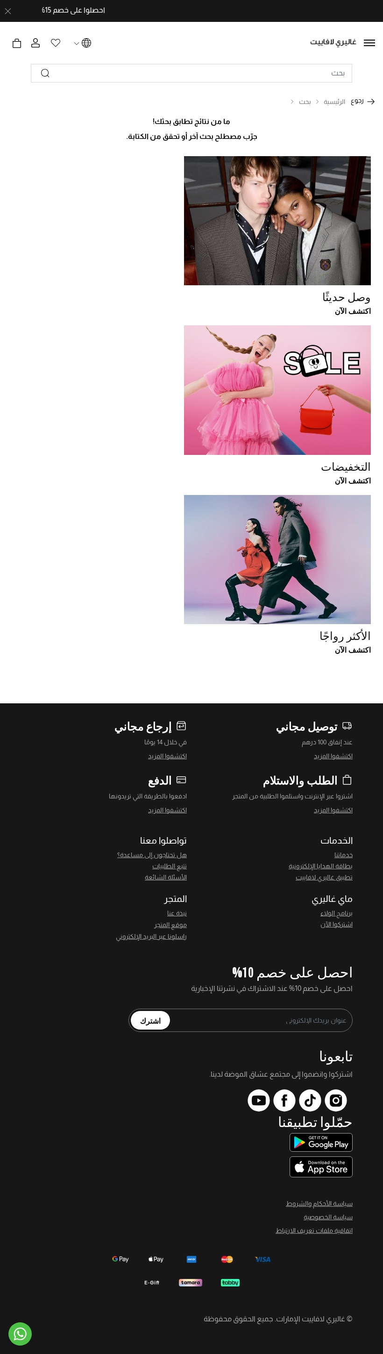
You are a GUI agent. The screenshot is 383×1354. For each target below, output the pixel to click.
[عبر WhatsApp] (20, 1334)
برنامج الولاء (336, 913)
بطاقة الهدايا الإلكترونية (321, 866)
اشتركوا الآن (336, 924)
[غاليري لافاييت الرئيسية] (334, 43)
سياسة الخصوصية (328, 1217)
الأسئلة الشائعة (166, 877)
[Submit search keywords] (45, 73)
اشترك (150, 1020)
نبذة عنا (177, 913)
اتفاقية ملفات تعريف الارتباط (314, 1230)
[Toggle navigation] (369, 43)
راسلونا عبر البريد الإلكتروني (151, 936)
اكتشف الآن (353, 310)
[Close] (8, 11)
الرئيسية (334, 101)
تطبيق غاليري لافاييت (324, 877)
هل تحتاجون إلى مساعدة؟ (152, 855)
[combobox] (191, 73)
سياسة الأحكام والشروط (319, 1203)
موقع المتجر (170, 924)
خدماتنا (343, 855)
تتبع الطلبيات (169, 866)
